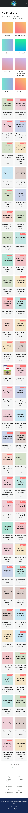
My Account (19, 779)
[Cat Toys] (7, 84)
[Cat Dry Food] (20, 45)
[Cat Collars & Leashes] (7, 45)
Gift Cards (19, 792)
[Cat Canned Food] (20, 27)
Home (3, 16)
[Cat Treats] (20, 84)
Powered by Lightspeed (14, 808)
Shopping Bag (9, 792)
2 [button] (12, 768)
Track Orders (8, 787)
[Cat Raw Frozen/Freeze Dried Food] (20, 64)
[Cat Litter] (7, 64)
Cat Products (15, 16)
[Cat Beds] (7, 27)
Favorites (19, 787)
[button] (14, 3)
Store (8, 16)
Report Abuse (14, 806)
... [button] (17, 768)
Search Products (8, 780)
